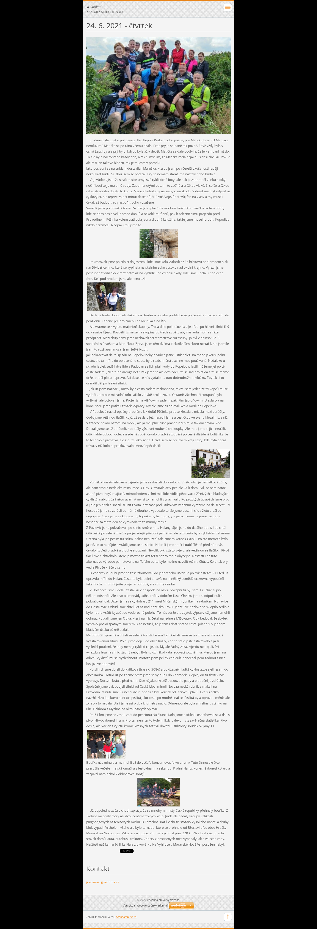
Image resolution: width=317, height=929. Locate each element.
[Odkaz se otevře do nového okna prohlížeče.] (158, 85)
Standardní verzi (126, 917)
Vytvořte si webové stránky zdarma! (145, 905)
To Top (228, 917)
